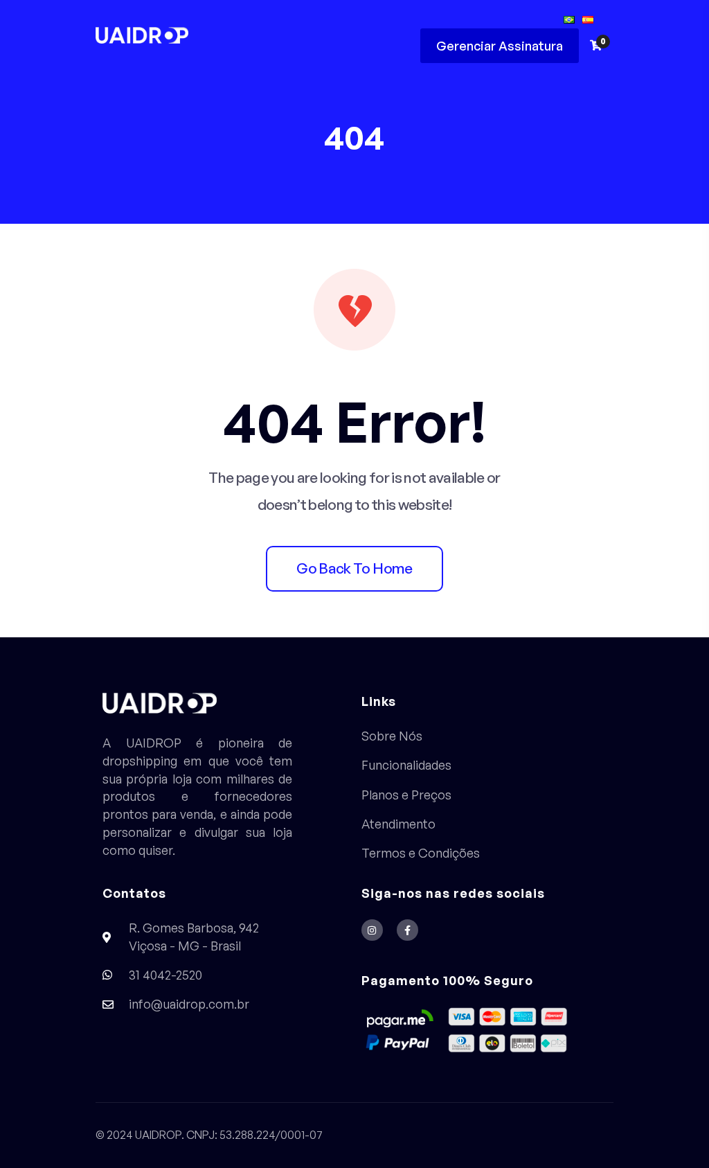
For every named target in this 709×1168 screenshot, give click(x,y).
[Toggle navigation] (390, 34)
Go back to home (354, 568)
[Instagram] (372, 930)
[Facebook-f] (407, 930)
